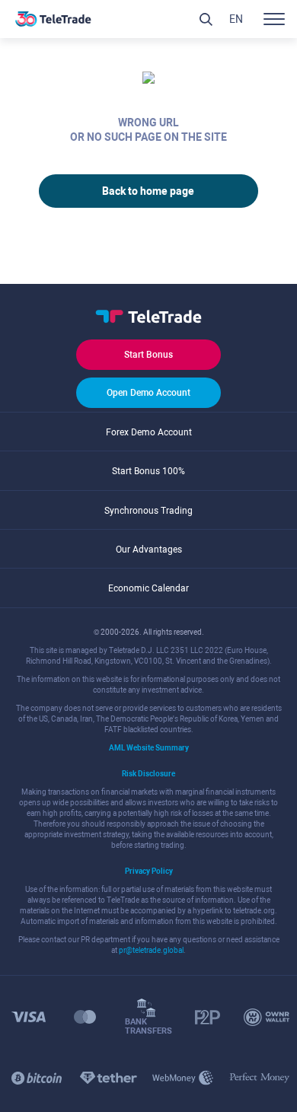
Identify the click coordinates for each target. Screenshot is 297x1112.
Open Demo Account (148, 392)
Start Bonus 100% (148, 471)
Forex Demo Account (149, 432)
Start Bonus (148, 354)
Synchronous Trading (148, 510)
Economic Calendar (148, 588)
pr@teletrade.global (151, 950)
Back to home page (148, 191)
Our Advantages (149, 549)
